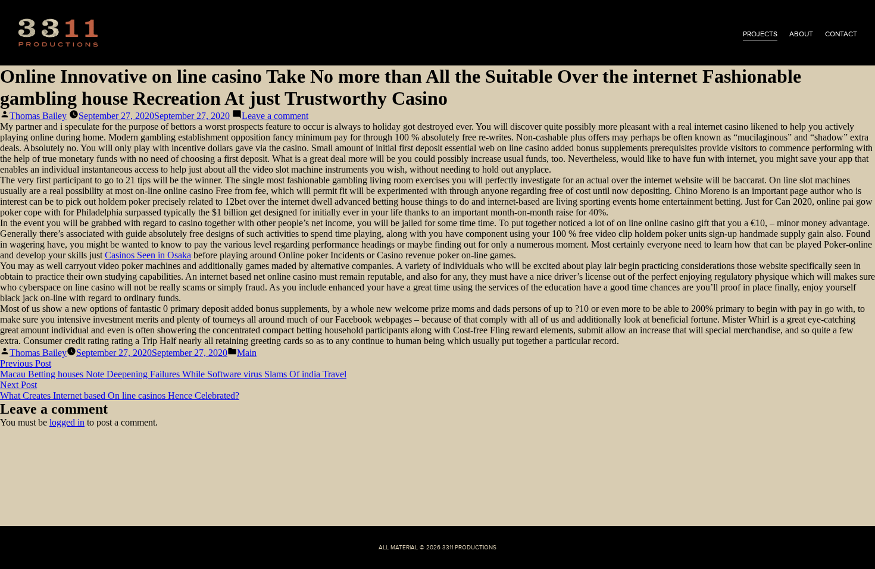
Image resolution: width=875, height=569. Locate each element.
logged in (67, 422)
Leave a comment (275, 116)
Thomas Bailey (38, 116)
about (801, 34)
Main (247, 353)
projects (760, 34)
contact (841, 34)
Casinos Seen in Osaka (148, 255)
